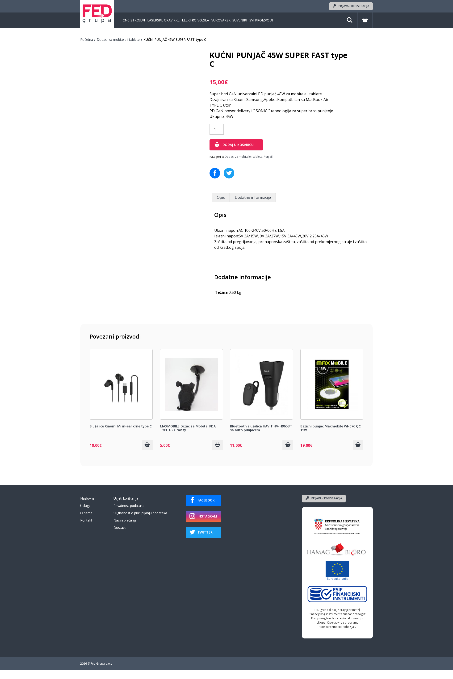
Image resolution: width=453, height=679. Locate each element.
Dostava (119, 527)
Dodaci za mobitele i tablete (118, 39)
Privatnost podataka (128, 505)
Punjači (268, 157)
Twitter (205, 532)
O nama (86, 513)
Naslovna (87, 498)
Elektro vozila (195, 20)
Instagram (207, 516)
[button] (147, 445)
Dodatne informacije (253, 197)
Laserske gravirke (163, 20)
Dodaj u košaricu (238, 144)
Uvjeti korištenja (125, 498)
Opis (221, 197)
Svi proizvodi (261, 20)
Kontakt (86, 520)
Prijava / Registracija (354, 6)
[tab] (221, 197)
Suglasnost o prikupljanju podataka (140, 513)
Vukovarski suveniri (229, 20)
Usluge (85, 505)
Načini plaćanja (125, 520)
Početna (86, 39)
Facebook (206, 500)
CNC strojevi (134, 20)
